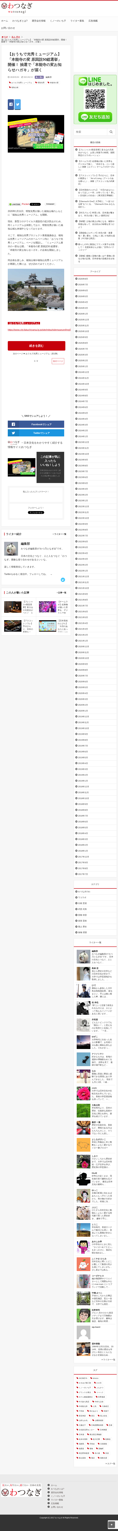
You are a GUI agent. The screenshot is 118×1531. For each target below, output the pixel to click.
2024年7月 (83, 401)
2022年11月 (83, 512)
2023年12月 (83, 442)
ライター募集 (77, 21)
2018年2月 (83, 845)
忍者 (110, 1425)
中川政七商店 (84, 1402)
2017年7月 (83, 874)
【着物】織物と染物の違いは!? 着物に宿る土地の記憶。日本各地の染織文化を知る (96, 259)
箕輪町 (101, 1449)
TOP (6, 37)
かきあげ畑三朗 (85, 1383)
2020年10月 (83, 658)
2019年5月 (83, 757)
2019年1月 (83, 781)
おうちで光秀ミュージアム (21, 83)
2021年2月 (83, 635)
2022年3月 (83, 559)
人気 (94, 1406)
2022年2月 (83, 565)
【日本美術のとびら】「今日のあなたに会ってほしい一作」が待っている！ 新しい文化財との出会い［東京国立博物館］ (96, 193)
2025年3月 (83, 355)
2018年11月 (83, 792)
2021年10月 (83, 588)
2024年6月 (83, 407)
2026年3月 (83, 308)
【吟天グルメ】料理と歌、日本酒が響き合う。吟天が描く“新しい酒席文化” (96, 214)
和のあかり (94, 1411)
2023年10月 (83, 454)
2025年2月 (83, 360)
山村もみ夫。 (84, 1420)
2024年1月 (83, 436)
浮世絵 (92, 1444)
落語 (93, 1458)
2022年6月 (83, 541)
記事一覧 (62, 592)
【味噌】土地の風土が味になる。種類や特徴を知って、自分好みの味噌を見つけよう (96, 224)
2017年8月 (83, 868)
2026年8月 (83, 279)
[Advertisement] (36, 178)
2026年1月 (83, 314)
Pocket (25, 204)
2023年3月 (83, 489)
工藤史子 (82, 1425)
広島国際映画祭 (97, 1425)
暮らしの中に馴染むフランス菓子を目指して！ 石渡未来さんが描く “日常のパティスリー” (96, 247)
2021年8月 (83, 600)
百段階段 (103, 1444)
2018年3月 (83, 839)
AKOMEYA (83, 1378)
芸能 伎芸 (82, 915)
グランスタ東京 (85, 1392)
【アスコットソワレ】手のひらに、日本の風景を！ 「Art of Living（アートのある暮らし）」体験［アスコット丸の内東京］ (96, 179)
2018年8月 (83, 810)
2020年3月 (83, 699)
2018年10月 (83, 798)
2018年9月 (83, 804)
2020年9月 (83, 664)
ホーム (4, 21)
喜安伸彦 (82, 1416)
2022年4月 (83, 553)
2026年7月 (83, 284)
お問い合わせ (8, 28)
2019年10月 (83, 728)
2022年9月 (83, 524)
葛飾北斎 (103, 1458)
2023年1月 (83, 500)
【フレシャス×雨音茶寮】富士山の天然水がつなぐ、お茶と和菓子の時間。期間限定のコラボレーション (96, 152)
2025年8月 (83, 343)
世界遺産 (101, 1397)
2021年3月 (83, 629)
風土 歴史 (16, 37)
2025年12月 (83, 320)
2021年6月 (83, 611)
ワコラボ (82, 897)
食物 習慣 (82, 932)
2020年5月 (83, 687)
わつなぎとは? (19, 21)
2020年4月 (83, 693)
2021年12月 (83, 576)
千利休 (81, 1411)
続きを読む (36, 345)
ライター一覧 (60, 534)
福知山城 (14, 87)
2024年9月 (83, 390)
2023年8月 (83, 465)
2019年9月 (83, 734)
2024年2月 (83, 430)
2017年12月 (83, 857)
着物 (91, 1449)
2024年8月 (83, 395)
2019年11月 (83, 722)
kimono (95, 1378)
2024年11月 (83, 378)
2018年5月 (83, 827)
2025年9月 (83, 337)
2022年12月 (83, 506)
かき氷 (99, 1383)
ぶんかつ (99, 1388)
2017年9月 (83, 862)
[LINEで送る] (14, 204)
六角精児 (105, 1406)
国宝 (93, 1416)
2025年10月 (83, 331)
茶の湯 (97, 1453)
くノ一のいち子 (58, 21)
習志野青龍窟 (84, 1453)
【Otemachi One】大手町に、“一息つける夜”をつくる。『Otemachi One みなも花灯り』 (96, 204)
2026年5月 (83, 296)
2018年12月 (83, 786)
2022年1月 (83, 571)
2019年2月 (83, 775)
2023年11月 (83, 448)
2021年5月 (83, 617)
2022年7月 (83, 535)
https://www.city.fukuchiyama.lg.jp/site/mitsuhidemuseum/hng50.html (42, 330)
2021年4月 (83, 623)
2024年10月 (83, 384)
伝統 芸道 (82, 903)
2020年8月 (83, 670)
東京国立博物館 (96, 1435)
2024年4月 (83, 419)
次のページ (58, 361)
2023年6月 (83, 477)
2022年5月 (83, 547)
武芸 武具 (82, 909)
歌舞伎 (108, 1439)
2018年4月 (83, 833)
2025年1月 (83, 366)
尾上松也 (103, 1416)
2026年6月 (83, 290)
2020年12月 (83, 646)
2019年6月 (83, 751)
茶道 (107, 1453)
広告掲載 (93, 21)
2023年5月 (83, 483)
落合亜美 (82, 1458)
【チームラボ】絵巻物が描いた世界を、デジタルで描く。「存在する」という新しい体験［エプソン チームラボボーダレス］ (96, 165)
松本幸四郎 (83, 1439)
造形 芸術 (82, 921)
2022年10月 (83, 518)
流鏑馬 (81, 1444)
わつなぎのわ (84, 891)
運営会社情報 (39, 21)
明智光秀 (41, 83)
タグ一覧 (111, 1463)
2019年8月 (83, 740)
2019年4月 (83, 763)
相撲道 (81, 1449)
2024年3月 (83, 425)
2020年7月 (83, 676)
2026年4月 (83, 302)
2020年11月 (83, 652)
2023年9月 (83, 460)
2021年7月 (83, 606)
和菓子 (106, 1411)
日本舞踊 (103, 1430)
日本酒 (81, 1435)
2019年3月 (83, 769)
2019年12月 (83, 716)
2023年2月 (83, 495)
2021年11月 (83, 582)
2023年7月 (83, 471)
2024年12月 (83, 372)
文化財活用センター (86, 1430)
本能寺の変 (54, 83)
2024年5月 (83, 413)
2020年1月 (83, 711)
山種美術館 (99, 1420)
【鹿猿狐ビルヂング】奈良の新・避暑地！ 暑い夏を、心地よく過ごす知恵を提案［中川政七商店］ (96, 236)
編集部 (49, 77)
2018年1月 (83, 851)
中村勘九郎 (83, 1406)
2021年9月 (83, 594)
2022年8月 (83, 530)
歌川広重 (96, 1439)
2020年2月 (83, 705)
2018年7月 (83, 816)
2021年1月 (83, 641)
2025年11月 (83, 325)
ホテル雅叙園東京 (86, 1397)
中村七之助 (99, 1402)
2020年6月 (83, 681)
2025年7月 (83, 349)
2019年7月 (83, 746)
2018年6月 (83, 822)
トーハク (99, 1392)
